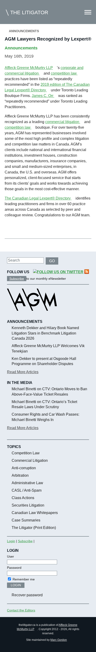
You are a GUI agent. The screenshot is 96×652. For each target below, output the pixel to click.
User (10, 556)
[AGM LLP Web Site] (32, 315)
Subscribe (16, 278)
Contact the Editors (21, 610)
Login (11, 541)
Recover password (27, 595)
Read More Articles (22, 372)
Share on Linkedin (32, 228)
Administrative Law (27, 483)
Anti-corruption (24, 468)
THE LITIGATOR (29, 12)
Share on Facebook (10, 228)
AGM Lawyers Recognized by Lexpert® (48, 38)
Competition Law (26, 453)
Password (14, 567)
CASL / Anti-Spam (26, 490)
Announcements (24, 31)
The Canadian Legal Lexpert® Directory (38, 198)
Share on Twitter (21, 228)
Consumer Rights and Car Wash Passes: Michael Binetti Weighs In (45, 416)
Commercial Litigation (30, 460)
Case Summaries (26, 520)
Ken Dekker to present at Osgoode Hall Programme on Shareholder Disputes (44, 361)
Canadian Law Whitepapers (35, 513)
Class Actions (23, 498)
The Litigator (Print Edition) (34, 528)
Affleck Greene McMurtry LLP (29, 68)
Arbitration (20, 475)
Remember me (23, 579)
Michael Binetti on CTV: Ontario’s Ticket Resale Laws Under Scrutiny (44, 404)
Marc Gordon (58, 640)
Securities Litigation (28, 505)
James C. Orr (43, 96)
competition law (64, 73)
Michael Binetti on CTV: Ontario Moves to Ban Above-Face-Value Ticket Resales (49, 391)
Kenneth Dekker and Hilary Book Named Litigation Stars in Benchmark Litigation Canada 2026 (45, 333)
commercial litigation (62, 122)
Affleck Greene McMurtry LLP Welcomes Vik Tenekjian (48, 348)
